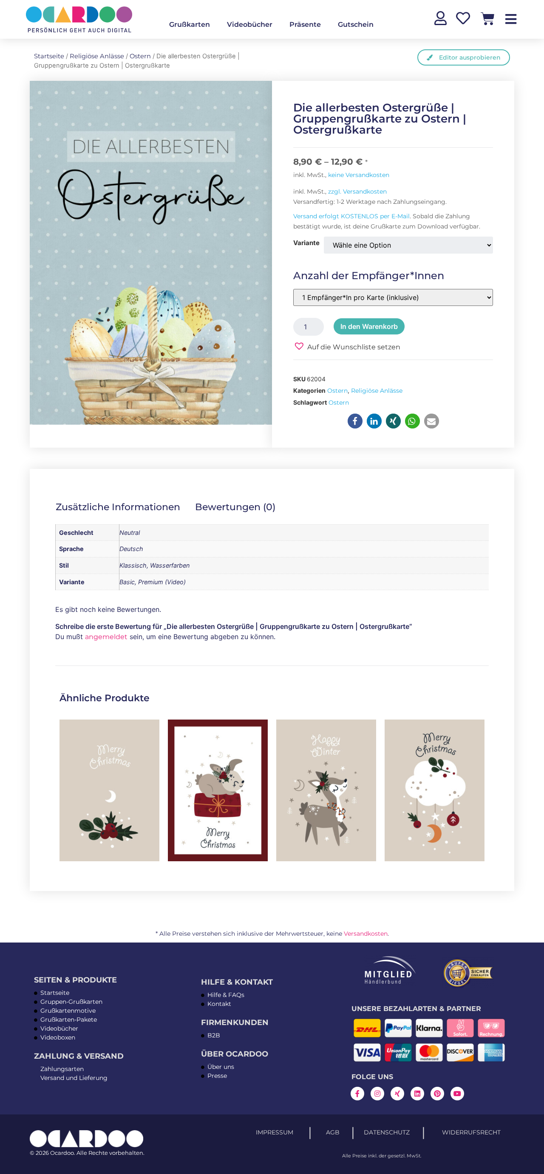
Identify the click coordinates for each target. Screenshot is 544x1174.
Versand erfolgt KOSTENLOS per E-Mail (351, 216)
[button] (346, 346)
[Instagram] (377, 1093)
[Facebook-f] (357, 1093)
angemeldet (106, 637)
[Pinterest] (437, 1093)
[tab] (124, 507)
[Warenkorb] (488, 18)
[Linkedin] (417, 1093)
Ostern (140, 56)
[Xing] (397, 1093)
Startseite (49, 56)
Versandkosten (366, 933)
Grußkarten (189, 24)
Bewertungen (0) (235, 507)
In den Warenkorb (369, 326)
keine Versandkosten (358, 175)
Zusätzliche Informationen (118, 507)
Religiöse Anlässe (97, 56)
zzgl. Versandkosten (357, 191)
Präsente (305, 24)
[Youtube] (457, 1093)
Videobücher (249, 24)
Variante (306, 243)
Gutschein (356, 24)
